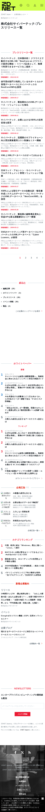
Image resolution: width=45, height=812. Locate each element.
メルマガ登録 (22, 714)
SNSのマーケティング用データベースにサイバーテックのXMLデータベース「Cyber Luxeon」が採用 (22, 234)
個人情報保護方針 (23, 777)
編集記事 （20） (9, 289)
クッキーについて (23, 785)
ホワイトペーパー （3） (12, 293)
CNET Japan (24, 730)
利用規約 (22, 781)
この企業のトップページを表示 (28, 311)
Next (42, 258)
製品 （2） (7, 306)
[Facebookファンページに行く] (15, 752)
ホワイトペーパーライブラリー (28, 478)
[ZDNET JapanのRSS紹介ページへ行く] (29, 752)
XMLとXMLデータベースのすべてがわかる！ (22, 155)
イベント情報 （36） (11, 302)
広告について (22, 790)
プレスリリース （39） (12, 297)
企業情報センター (20, 14)
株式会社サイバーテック (9, 18)
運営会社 (22, 794)
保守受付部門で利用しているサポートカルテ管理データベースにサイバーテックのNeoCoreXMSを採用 (22, 84)
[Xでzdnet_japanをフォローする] (22, 752)
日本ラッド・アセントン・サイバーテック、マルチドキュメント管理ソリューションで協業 (22, 173)
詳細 (4, 810)
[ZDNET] (8, 5)
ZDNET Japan (6, 14)
